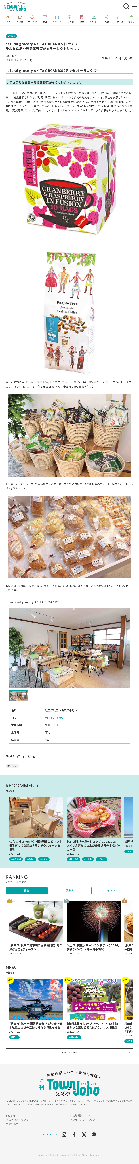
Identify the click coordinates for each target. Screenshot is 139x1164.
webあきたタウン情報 (69, 1083)
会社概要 (13, 1124)
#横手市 (30, 859)
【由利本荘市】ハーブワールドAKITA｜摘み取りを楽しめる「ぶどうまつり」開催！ (92, 1025)
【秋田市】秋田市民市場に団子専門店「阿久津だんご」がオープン (35, 947)
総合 (26, 890)
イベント (112, 890)
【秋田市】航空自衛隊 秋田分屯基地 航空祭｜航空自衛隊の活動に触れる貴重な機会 (35, 1025)
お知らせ (11, 1115)
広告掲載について (18, 1119)
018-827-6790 (54, 717)
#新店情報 (16, 859)
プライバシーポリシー (84, 1119)
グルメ (69, 890)
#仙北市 (88, 859)
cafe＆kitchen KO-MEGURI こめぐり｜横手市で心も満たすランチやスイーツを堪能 (35, 845)
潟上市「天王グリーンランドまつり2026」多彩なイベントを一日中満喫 (93, 947)
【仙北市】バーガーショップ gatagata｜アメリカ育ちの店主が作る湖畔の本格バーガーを (94, 845)
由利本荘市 (74, 1037)
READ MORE (69, 1052)
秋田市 (14, 1037)
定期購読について (82, 1115)
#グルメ (11, 36)
